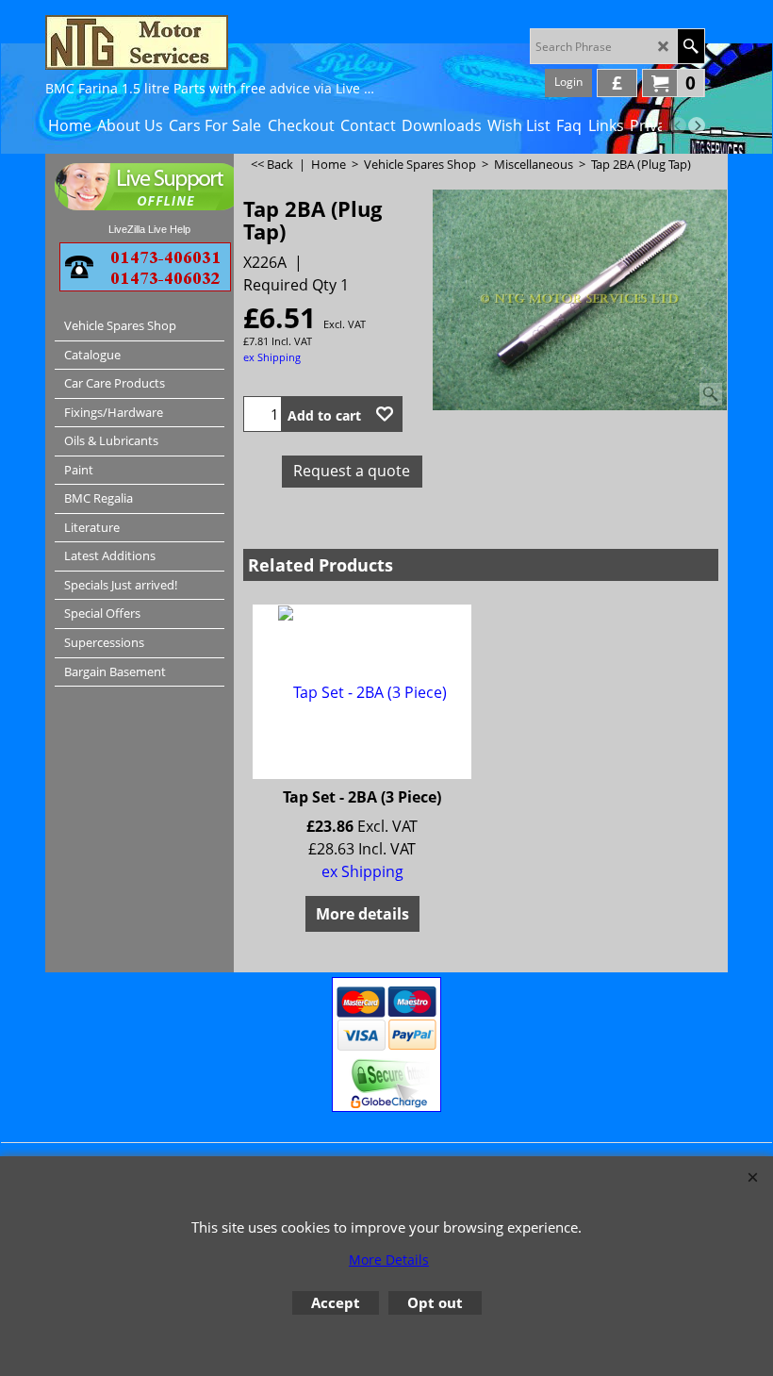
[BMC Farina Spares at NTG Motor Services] (210, 42)
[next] (696, 125)
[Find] (690, 46)
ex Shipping (272, 357)
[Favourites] (385, 414)
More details (362, 914)
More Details (389, 1259)
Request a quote (351, 470)
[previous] (677, 125)
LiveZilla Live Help (149, 229)
